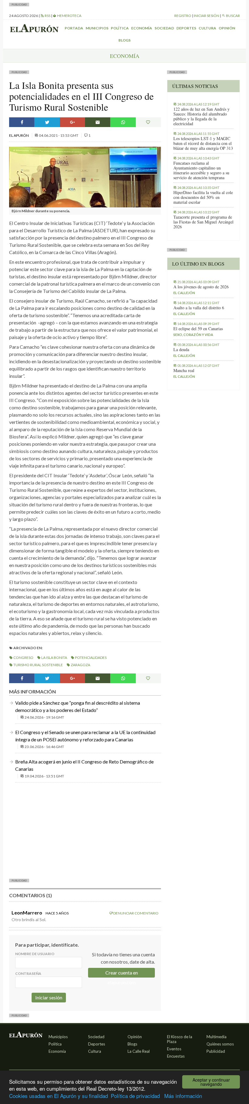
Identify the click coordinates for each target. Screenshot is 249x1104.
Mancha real (183, 370)
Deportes (186, 28)
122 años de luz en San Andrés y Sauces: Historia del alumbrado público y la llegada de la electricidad (201, 116)
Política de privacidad (135, 1095)
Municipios (97, 28)
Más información (183, 1095)
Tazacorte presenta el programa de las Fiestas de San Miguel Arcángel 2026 (203, 222)
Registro (182, 15)
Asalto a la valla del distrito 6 (198, 307)
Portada (74, 28)
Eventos (174, 1048)
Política (120, 28)
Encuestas (176, 1056)
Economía (141, 28)
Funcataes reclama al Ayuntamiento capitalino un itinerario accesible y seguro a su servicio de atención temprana (201, 170)
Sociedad (164, 28)
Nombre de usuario (34, 953)
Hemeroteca (68, 15)
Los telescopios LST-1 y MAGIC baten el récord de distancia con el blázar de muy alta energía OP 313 (203, 143)
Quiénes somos (220, 1044)
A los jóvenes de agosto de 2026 (201, 286)
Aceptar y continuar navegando (211, 1082)
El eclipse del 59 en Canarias (198, 328)
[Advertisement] (85, 829)
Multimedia (216, 1036)
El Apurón (19, 135)
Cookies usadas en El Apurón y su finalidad (58, 1095)
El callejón (184, 293)
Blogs (124, 40)
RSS (47, 15)
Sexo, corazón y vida (193, 335)
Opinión (227, 28)
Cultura (207, 28)
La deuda (181, 349)
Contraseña (28, 973)
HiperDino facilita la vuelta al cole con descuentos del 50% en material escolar (203, 197)
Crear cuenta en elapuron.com (121, 974)
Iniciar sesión (206, 15)
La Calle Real (139, 1051)
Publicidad (215, 1051)
